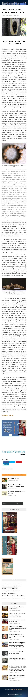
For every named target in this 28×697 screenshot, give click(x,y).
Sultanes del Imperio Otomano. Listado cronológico (16, 607)
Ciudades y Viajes (6, 590)
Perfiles (3, 598)
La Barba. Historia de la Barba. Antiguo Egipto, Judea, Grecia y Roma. (16, 636)
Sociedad (9, 598)
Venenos (23, 598)
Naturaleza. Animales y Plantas (8, 595)
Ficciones (4, 593)
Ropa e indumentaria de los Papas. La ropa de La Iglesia (17, 652)
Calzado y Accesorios (12, 588)
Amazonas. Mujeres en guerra (15, 583)
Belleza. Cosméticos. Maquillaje (8, 586)
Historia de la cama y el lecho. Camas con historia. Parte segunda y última (17, 628)
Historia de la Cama (13, 478)
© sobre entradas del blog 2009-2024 (14, 694)
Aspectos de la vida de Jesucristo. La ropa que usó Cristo (17, 614)
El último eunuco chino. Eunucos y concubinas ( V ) (17, 620)
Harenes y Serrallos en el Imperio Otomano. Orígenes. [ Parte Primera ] (17, 660)
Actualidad (4, 583)
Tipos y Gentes (16, 598)
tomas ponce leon (7, 15)
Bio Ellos (4, 588)
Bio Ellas (19, 586)
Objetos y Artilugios (7, 469)
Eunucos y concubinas (16, 590)
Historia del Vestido (12, 593)
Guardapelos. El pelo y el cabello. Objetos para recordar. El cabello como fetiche (17, 677)
